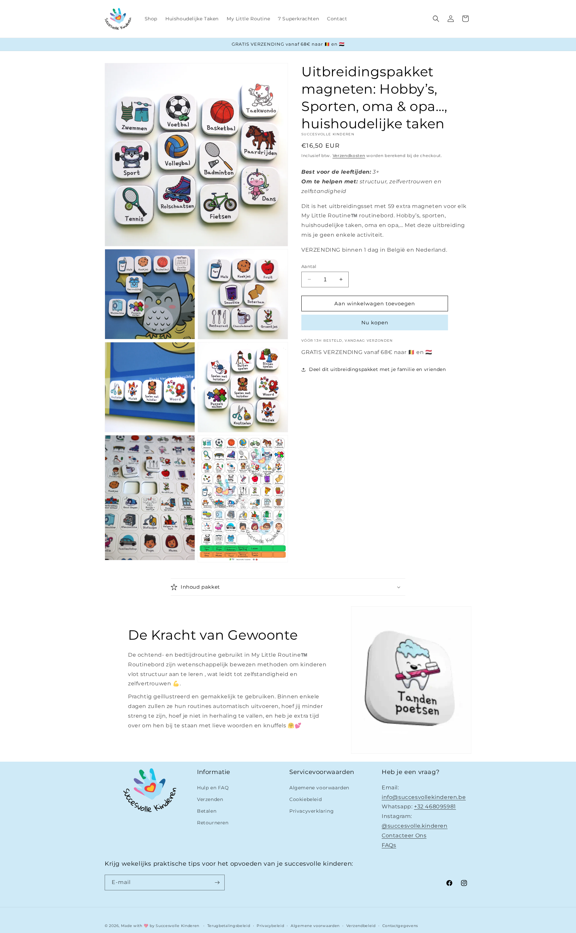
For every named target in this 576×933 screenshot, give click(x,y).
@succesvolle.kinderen (415, 826)
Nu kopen (374, 322)
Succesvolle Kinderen (177, 925)
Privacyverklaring (311, 811)
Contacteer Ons (404, 835)
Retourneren (213, 823)
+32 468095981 (435, 806)
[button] (436, 18)
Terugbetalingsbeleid (228, 925)
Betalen (206, 811)
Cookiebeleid (305, 799)
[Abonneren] (217, 882)
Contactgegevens (400, 925)
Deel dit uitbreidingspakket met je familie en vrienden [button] (377, 369)
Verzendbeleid (361, 925)
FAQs (389, 845)
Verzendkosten (349, 155)
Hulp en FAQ (213, 788)
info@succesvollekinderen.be (424, 797)
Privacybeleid (270, 925)
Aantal (308, 266)
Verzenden (210, 799)
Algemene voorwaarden (319, 788)
